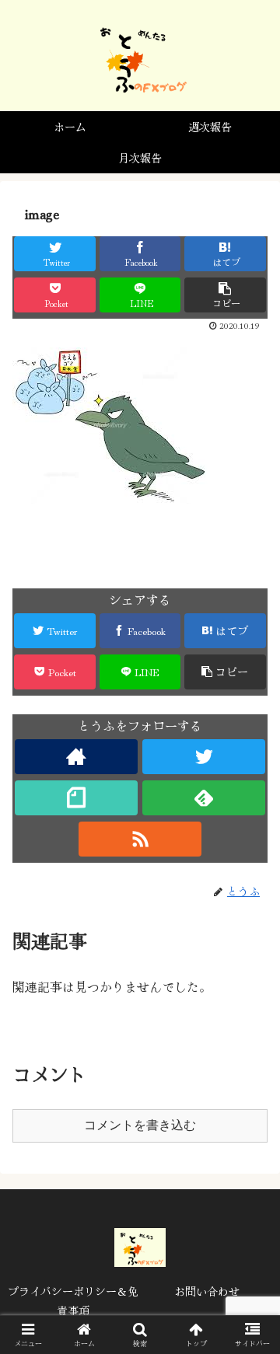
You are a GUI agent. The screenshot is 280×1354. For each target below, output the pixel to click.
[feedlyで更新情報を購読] (203, 797)
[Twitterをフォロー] (203, 756)
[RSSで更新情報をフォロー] (140, 839)
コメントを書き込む (140, 1125)
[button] (250, 1307)
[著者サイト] (76, 756)
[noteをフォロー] (76, 797)
